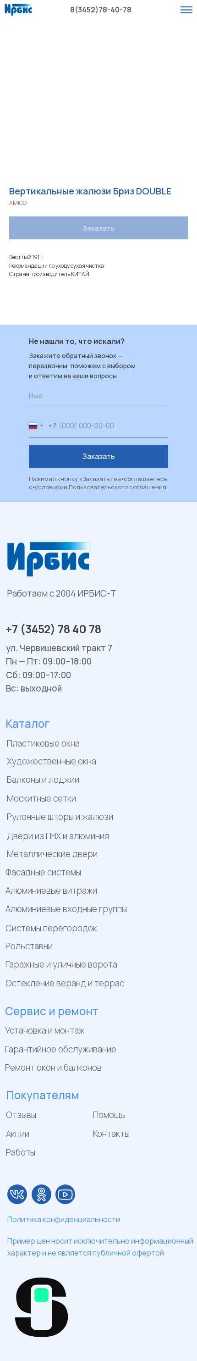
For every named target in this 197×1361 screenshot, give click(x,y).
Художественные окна (51, 761)
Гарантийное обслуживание (60, 1049)
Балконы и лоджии (43, 780)
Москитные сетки (41, 798)
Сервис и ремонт (51, 1010)
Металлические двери (52, 854)
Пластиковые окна (43, 743)
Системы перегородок (51, 928)
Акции (17, 1134)
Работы (20, 1152)
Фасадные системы (43, 872)
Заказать (98, 456)
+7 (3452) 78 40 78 (53, 628)
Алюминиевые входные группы (66, 909)
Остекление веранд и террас (64, 983)
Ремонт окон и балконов (53, 1067)
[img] (17, 1194)
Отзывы (21, 1115)
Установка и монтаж (45, 1030)
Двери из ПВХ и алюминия (58, 836)
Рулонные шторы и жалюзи (60, 817)
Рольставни (29, 946)
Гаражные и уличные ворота (61, 964)
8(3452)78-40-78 (100, 10)
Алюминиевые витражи (51, 890)
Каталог (27, 723)
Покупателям (42, 1094)
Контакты (111, 1134)
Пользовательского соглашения (117, 487)
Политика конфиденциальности (63, 1219)
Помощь (109, 1115)
